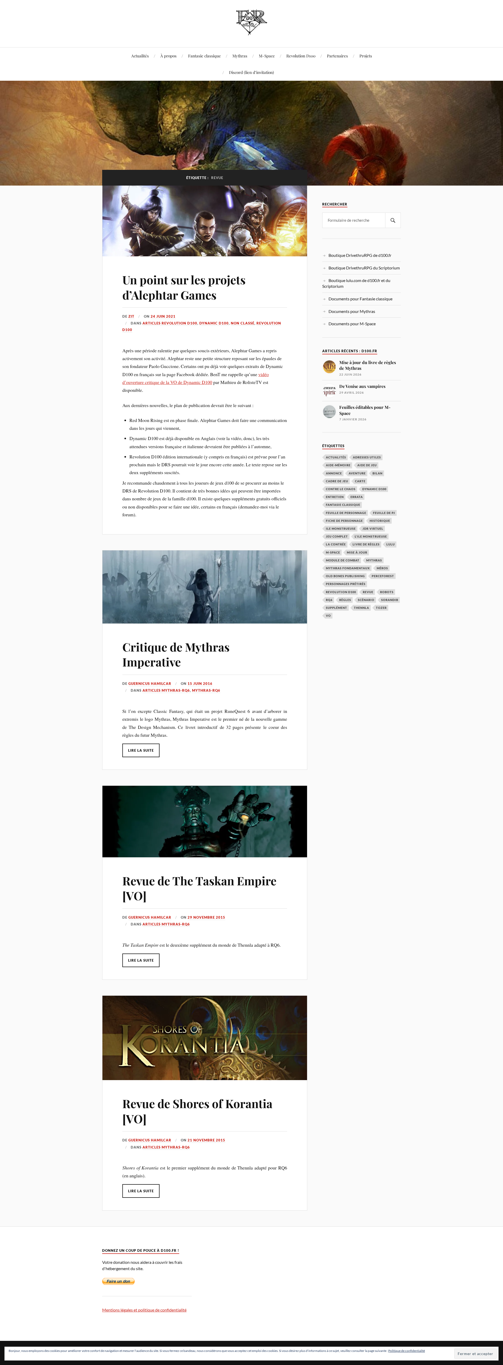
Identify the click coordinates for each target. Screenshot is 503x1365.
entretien (335, 497)
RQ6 (329, 600)
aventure (357, 473)
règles (345, 600)
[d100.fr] (251, 31)
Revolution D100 (300, 55)
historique (380, 520)
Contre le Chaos (341, 489)
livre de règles (366, 544)
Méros (382, 568)
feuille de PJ (384, 512)
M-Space (267, 55)
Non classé (242, 323)
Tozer (381, 607)
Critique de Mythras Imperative (175, 654)
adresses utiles (367, 457)
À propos (168, 55)
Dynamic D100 (214, 323)
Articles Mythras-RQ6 (166, 690)
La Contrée (336, 544)
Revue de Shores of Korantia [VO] (197, 1111)
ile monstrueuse (341, 528)
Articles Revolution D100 (170, 323)
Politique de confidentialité (406, 1351)
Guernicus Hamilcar (149, 683)
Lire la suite (141, 750)
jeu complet (337, 536)
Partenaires (337, 55)
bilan (377, 473)
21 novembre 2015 (206, 1140)
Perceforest (383, 576)
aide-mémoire (338, 465)
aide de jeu (367, 465)
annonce (334, 473)
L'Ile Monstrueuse (371, 536)
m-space (333, 552)
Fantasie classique (204, 55)
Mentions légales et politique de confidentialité (144, 1309)
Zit (131, 316)
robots (386, 592)
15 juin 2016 (200, 683)
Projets (365, 55)
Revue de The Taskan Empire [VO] (199, 888)
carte (360, 481)
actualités (336, 457)
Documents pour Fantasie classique (360, 298)
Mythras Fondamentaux (348, 568)
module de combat (342, 560)
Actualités (140, 55)
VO (328, 615)
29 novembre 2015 (206, 917)
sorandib (389, 600)
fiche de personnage (344, 520)
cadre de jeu (337, 481)
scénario (366, 600)
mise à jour (357, 552)
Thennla (361, 607)
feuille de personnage (346, 512)
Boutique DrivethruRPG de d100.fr (360, 255)
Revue (368, 592)
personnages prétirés (345, 584)
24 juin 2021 (163, 316)
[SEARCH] (393, 220)
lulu (390, 544)
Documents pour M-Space (352, 323)
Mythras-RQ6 (206, 690)
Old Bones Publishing (345, 576)
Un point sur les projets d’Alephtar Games (183, 287)
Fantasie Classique (343, 504)
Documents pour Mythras (352, 311)
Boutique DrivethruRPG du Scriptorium (364, 267)
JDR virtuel (373, 528)
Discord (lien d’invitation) (251, 72)
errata (357, 497)
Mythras (239, 55)
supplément (336, 607)
